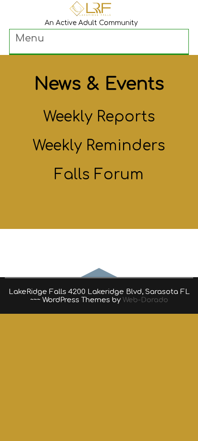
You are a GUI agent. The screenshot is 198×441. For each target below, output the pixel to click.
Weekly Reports (99, 117)
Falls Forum (99, 175)
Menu (29, 38)
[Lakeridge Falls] (91, 15)
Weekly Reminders (99, 146)
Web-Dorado (145, 300)
